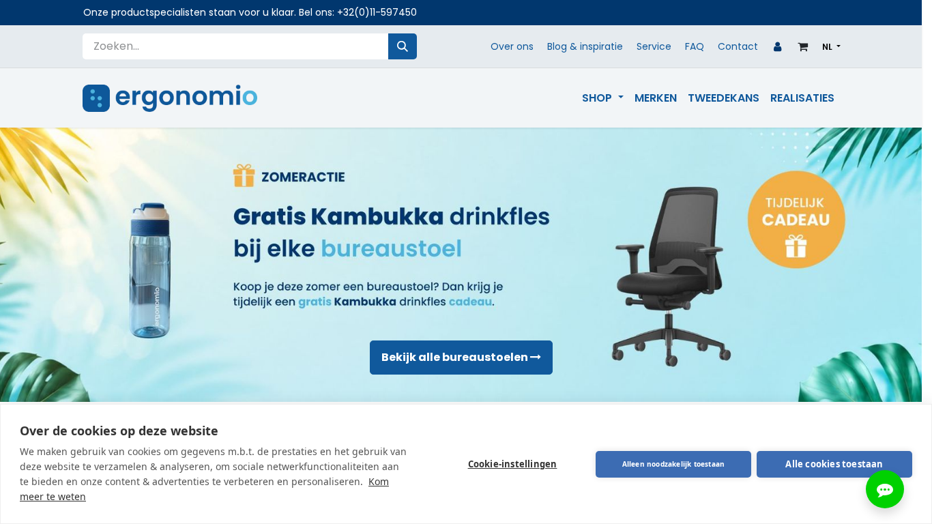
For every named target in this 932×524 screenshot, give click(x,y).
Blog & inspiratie (585, 46)
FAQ (694, 46)
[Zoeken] (402, 46)
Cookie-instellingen (512, 464)
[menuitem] (602, 98)
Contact (738, 46)
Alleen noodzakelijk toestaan (673, 464)
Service (654, 46)
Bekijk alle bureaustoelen (455, 357)
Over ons (512, 46)
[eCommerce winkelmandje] (803, 46)
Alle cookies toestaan (834, 464)
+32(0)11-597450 (377, 12)
